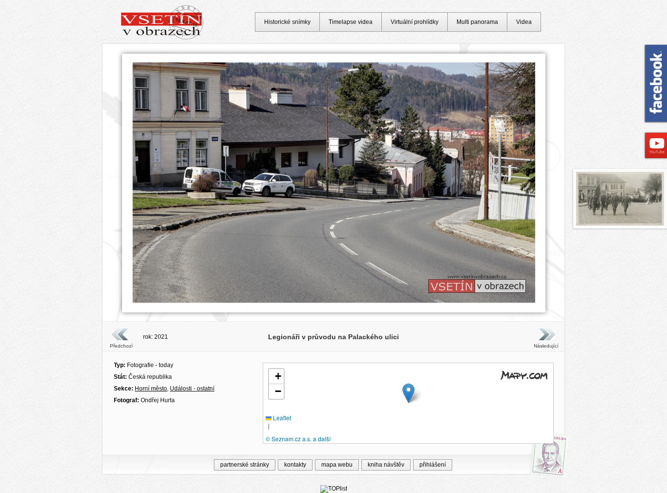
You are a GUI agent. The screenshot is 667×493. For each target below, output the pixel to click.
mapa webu (337, 464)
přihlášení (432, 464)
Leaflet (281, 417)
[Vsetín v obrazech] (162, 38)
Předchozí (121, 346)
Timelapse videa (351, 22)
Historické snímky (287, 22)
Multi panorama (477, 22)
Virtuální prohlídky (414, 22)
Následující (546, 346)
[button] (408, 393)
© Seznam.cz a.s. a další (298, 438)
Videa (524, 22)
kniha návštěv (386, 464)
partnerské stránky (244, 464)
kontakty (295, 464)
